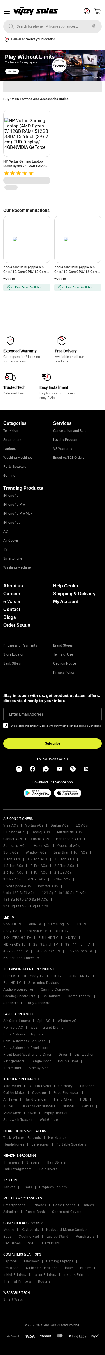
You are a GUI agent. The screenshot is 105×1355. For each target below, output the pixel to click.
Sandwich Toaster (17, 1120)
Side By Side (39, 1068)
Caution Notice (64, 663)
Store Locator (13, 654)
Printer (85, 1268)
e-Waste (11, 601)
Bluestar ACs (13, 832)
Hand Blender (36, 1099)
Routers (44, 1281)
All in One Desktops (42, 1268)
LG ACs (82, 825)
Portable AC (13, 1028)
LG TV (82, 924)
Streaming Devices (43, 983)
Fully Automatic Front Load (25, 1048)
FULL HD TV (48, 938)
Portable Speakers (71, 1144)
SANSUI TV (12, 924)
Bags (7, 1236)
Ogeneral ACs (68, 846)
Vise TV (35, 924)
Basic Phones (64, 1205)
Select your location (41, 39)
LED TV (9, 976)
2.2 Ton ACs (64, 866)
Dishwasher (84, 1055)
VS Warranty (62, 449)
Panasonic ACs (68, 839)
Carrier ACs (12, 839)
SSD (31, 1243)
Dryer (63, 1055)
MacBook (31, 1261)
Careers (11, 593)
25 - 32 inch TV (45, 944)
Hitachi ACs (39, 839)
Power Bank (35, 1212)
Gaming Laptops (59, 1261)
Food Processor (66, 1093)
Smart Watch (14, 1299)
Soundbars (51, 996)
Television (10, 431)
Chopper (87, 1086)
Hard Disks (51, 1243)
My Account (65, 601)
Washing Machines (17, 458)
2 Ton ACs (39, 866)
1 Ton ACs (11, 859)
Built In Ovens (40, 1086)
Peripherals (85, 1236)
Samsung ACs (15, 846)
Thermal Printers (17, 1281)
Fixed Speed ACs (17, 886)
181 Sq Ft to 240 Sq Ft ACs (25, 900)
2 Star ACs (63, 873)
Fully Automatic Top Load (24, 1034)
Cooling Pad (29, 1236)
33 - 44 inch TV (77, 944)
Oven (32, 1113)
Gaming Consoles (55, 989)
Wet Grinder (49, 1120)
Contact (11, 609)
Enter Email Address (26, 714)
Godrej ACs (41, 832)
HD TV (70, 938)
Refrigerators (14, 1061)
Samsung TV (58, 924)
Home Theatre (79, 996)
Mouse (8, 1230)
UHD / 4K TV (79, 976)
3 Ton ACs (39, 873)
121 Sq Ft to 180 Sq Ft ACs (64, 893)
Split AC (43, 1021)
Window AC (67, 1021)
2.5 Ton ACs (13, 873)
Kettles (87, 1106)
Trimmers (11, 1162)
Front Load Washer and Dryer (27, 1055)
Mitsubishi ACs (69, 832)
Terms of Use (63, 654)
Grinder (69, 1106)
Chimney (65, 1086)
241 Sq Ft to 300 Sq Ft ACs (25, 906)
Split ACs (10, 852)
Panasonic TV (35, 931)
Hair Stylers (56, 1162)
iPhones (39, 1205)
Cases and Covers (66, 1212)
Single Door (41, 1061)
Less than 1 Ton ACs (70, 852)
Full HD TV (12, 983)
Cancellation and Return (71, 431)
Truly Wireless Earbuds (22, 1138)
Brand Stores (63, 645)
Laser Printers (45, 1275)
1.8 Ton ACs (13, 866)
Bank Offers (12, 663)
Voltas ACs (34, 825)
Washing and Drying (47, 1028)
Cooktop (39, 1093)
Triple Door (12, 1068)
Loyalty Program (65, 440)
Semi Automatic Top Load (24, 1041)
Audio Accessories (18, 989)
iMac (69, 1268)
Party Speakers (14, 467)
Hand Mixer (63, 1099)
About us (13, 585)
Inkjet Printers (14, 1275)
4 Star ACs (36, 879)
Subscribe (52, 743)
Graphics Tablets (53, 1187)
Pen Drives (12, 1243)
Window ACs (36, 852)
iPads (27, 1187)
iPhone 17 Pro (14, 505)
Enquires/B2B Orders (68, 458)
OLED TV (62, 931)
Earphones (40, 1144)
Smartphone (12, 440)
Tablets (9, 1187)
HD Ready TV (33, 976)
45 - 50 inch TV (15, 951)
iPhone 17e (11, 522)
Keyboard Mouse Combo (66, 1230)
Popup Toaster (56, 1113)
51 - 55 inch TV (48, 951)
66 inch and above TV (21, 958)
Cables (88, 1205)
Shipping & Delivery (74, 593)
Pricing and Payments (20, 645)
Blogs (9, 617)
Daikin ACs (60, 825)
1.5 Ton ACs (64, 859)
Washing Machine (17, 567)
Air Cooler (10, 540)
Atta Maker (12, 1086)
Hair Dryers (48, 1169)
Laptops (9, 449)
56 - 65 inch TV (79, 951)
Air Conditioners (16, 1021)
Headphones (13, 1144)
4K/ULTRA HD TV (17, 938)
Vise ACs (10, 825)
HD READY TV (14, 944)
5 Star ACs (61, 879)
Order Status (16, 625)
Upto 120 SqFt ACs (19, 893)
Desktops (10, 1268)
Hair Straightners (17, 1169)
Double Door (68, 1061)
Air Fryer (10, 1099)
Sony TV (10, 931)
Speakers (10, 1003)
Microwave (12, 1113)
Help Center (65, 585)
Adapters (10, 1212)
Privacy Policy (63, 672)
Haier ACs (42, 846)
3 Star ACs (12, 879)
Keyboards (30, 1230)
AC (5, 531)
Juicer (8, 1106)
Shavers (32, 1162)
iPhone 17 (11, 496)
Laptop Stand (57, 1236)
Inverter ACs (48, 886)
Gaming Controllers (19, 996)
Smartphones (14, 1205)
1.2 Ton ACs (37, 859)
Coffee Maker (14, 1093)
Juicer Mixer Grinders (38, 1106)
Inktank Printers (77, 1275)
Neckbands (57, 1138)
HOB (83, 1099)
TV (5, 549)
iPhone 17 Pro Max (17, 513)
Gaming (9, 476)
